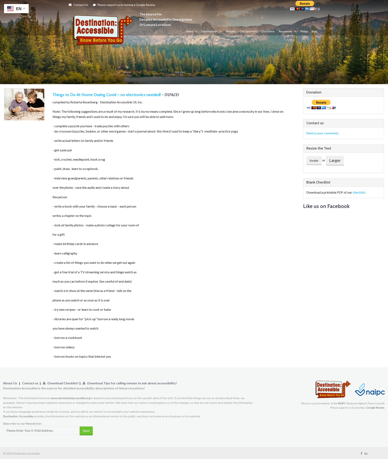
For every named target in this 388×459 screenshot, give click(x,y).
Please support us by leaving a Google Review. (126, 4)
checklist (359, 192)
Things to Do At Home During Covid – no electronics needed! (107, 94)
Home (189, 31)
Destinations (209, 31)
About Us (10, 383)
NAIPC (342, 403)
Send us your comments (322, 133)
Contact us (30, 383)
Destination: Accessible (18, 416)
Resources (285, 31)
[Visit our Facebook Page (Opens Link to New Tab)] (361, 453)
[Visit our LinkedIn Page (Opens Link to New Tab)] (366, 453)
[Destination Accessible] (104, 19)
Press (304, 31)
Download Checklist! (62, 383)
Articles (231, 31)
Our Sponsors (248, 31)
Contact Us (80, 4)
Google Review (375, 407)
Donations (268, 31)
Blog (314, 31)
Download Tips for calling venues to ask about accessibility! (131, 383)
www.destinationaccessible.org (71, 398)
